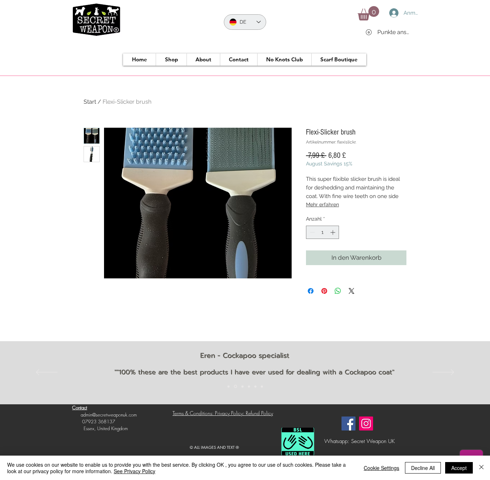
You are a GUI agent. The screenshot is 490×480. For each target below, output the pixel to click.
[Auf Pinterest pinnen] (324, 291)
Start (90, 101)
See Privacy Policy (134, 471)
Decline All (423, 467)
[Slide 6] (262, 386)
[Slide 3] (242, 386)
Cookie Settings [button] (381, 467)
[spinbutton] (322, 232)
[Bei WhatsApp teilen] (338, 291)
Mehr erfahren (322, 204)
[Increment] (333, 232)
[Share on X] (351, 291)
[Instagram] (366, 423)
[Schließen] (481, 467)
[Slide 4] (249, 386)
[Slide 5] (255, 386)
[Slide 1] (228, 386)
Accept (459, 467)
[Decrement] (311, 232)
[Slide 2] (235, 386)
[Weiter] (443, 372)
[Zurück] (46, 372)
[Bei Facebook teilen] (310, 291)
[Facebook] (348, 423)
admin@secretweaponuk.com (109, 414)
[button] (368, 13)
